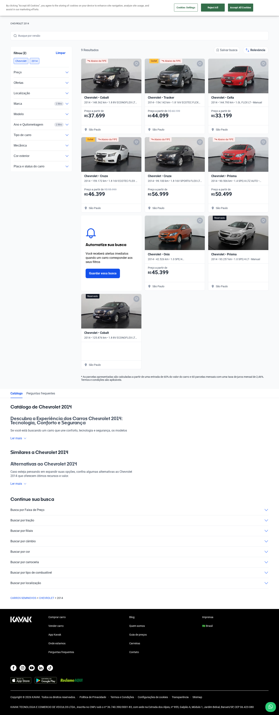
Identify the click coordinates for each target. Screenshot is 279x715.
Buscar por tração (22, 520)
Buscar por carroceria (24, 562)
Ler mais (16, 438)
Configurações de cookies (153, 697)
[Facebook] (13, 668)
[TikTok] (50, 668)
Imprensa (207, 617)
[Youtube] (32, 668)
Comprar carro (57, 617)
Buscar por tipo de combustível (31, 572)
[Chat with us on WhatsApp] (270, 707)
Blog (132, 617)
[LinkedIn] (41, 668)
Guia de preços (138, 634)
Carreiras (134, 643)
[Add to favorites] (136, 64)
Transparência (180, 697)
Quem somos (137, 625)
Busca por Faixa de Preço (27, 510)
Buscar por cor (20, 551)
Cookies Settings (186, 7)
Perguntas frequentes (40, 393)
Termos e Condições (122, 697)
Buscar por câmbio (23, 541)
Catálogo (16, 393)
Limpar (60, 53)
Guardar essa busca (103, 273)
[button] (21, 61)
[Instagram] (23, 668)
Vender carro (56, 625)
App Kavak (54, 634)
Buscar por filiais (21, 531)
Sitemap (197, 697)
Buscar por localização (25, 583)
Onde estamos (56, 643)
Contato (134, 652)
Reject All (213, 7)
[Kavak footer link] (21, 635)
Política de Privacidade (93, 697)
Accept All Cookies (240, 7)
